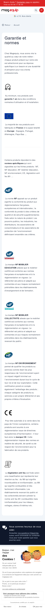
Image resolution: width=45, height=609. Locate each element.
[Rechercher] (36, 10)
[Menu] (41, 10)
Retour (7, 25)
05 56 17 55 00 (17, 4)
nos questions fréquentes (28, 533)
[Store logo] (9, 10)
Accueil (17, 25)
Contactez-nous (23, 2)
